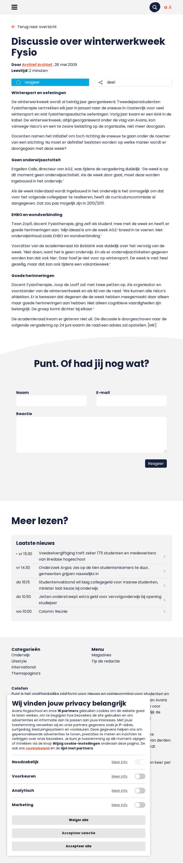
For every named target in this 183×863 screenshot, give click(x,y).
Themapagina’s (26, 673)
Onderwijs (20, 655)
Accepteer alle (79, 846)
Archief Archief (37, 64)
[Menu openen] (14, 7)
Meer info (119, 762)
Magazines (101, 655)
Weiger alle (78, 820)
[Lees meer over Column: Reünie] (91, 611)
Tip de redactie (106, 661)
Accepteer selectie (78, 833)
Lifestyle (19, 661)
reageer (32, 82)
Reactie (24, 413)
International (23, 667)
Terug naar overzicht (37, 27)
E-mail (103, 392)
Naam (22, 392)
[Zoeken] (155, 7)
